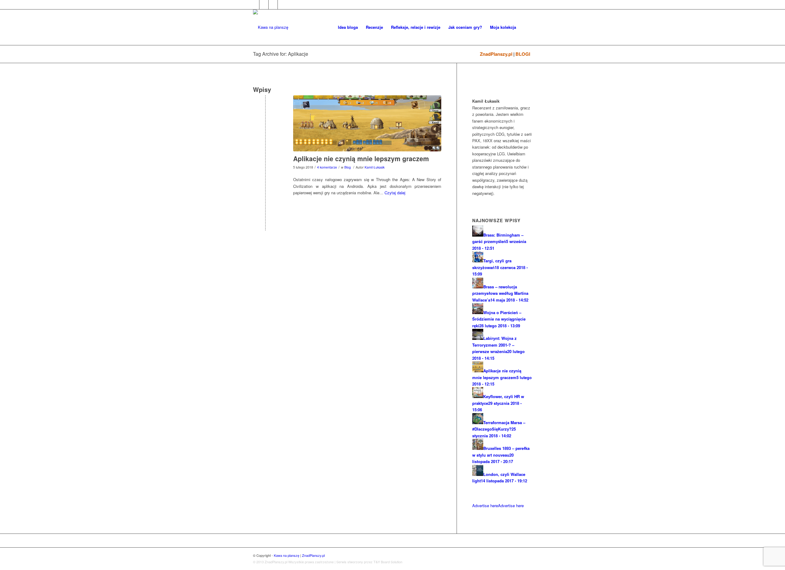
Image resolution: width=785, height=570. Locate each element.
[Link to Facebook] (254, 4)
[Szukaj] (526, 27)
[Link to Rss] (282, 4)
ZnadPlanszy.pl (496, 54)
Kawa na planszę (286, 555)
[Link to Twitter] (263, 4)
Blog (347, 167)
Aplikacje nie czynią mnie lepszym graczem (361, 158)
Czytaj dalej (395, 193)
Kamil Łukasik (375, 167)
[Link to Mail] (273, 4)
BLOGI (522, 54)
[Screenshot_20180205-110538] (367, 123)
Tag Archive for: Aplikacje (280, 53)
